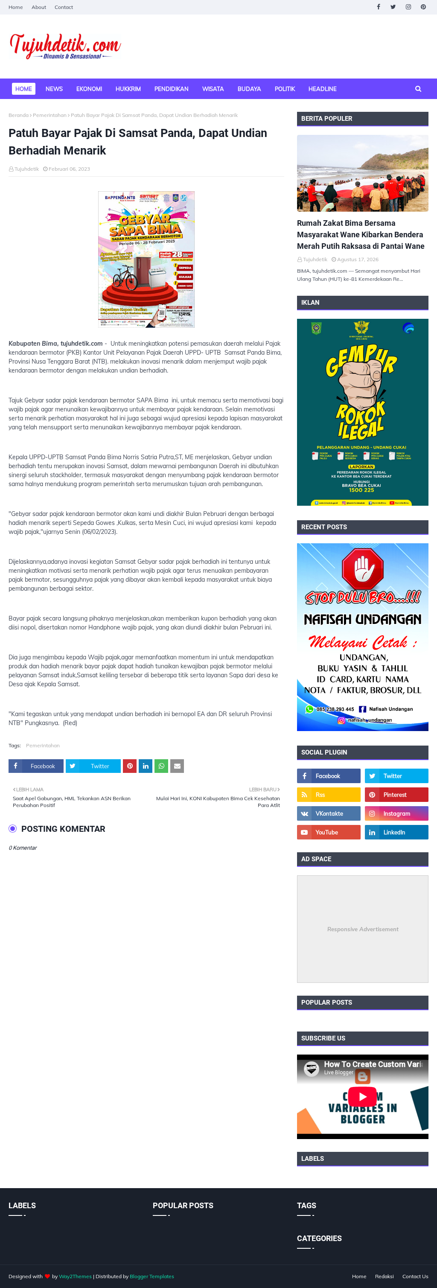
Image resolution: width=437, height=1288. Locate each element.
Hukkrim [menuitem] (128, 88)
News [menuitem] (54, 88)
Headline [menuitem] (323, 88)
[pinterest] (423, 7)
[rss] (329, 794)
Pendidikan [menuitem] (171, 88)
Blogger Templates (152, 1276)
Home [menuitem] (23, 88)
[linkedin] (396, 832)
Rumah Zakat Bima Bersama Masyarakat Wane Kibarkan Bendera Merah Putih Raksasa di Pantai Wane (361, 235)
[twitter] (393, 7)
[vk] (329, 813)
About (39, 7)
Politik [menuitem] (285, 88)
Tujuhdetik (27, 169)
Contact (64, 7)
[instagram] (408, 7)
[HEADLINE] (362, 173)
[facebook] (378, 7)
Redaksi (384, 1276)
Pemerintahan (50, 115)
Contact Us (415, 1276)
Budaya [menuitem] (249, 88)
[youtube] (329, 832)
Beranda (19, 115)
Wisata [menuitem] (213, 88)
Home (16, 7)
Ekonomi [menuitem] (89, 88)
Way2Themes (75, 1276)
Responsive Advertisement (363, 929)
